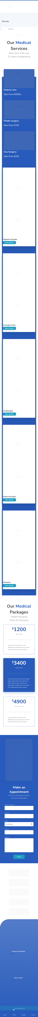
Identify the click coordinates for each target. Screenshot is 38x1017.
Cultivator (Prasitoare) (19, 994)
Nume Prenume (9, 805)
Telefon (7, 813)
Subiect (7, 837)
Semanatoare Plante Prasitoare (19, 985)
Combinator (19, 988)
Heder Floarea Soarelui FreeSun (19, 996)
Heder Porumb (19, 998)
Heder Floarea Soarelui (19, 1000)
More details (9, 243)
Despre (7, 829)
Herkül (19, 992)
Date (6, 821)
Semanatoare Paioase (19, 983)
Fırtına (19, 990)
